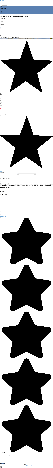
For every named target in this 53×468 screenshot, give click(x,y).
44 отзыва (1, 27)
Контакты (22, 465)
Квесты (2, 9)
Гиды (1, 6)
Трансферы (2, 12)
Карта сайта (27, 465)
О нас (31, 465)
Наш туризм (3, 2)
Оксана (1, 171)
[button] (18, 174)
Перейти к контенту (2, 0)
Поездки (2, 10)
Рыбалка (2, 11)
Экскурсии (2, 13)
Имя (0, 455)
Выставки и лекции (3, 8)
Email (1, 456)
